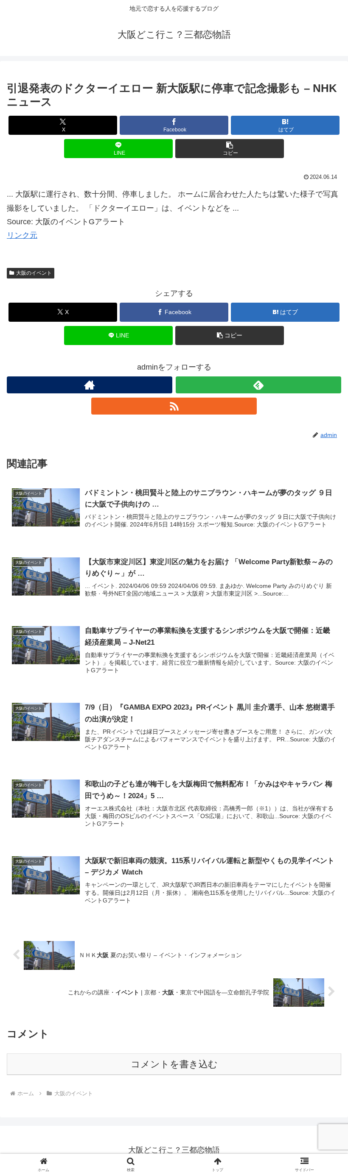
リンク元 (22, 235)
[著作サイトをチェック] (89, 384)
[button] (229, 148)
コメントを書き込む (174, 1064)
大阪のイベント (34, 273)
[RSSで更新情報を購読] (174, 406)
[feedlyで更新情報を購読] (258, 384)
